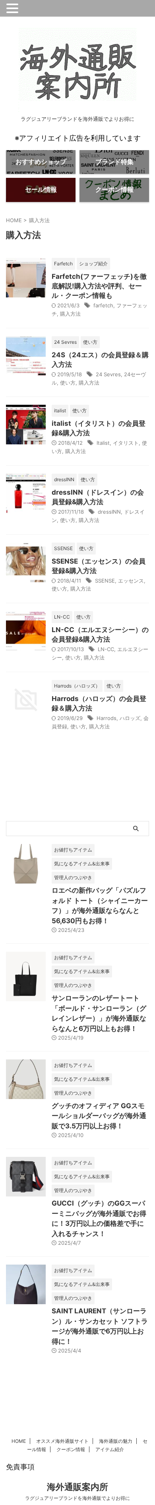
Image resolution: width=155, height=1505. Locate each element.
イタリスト (126, 443)
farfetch (103, 305)
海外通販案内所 (77, 1487)
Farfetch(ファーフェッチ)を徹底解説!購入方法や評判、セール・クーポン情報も (99, 285)
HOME (19, 1441)
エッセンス (131, 580)
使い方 (68, 382)
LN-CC (106, 649)
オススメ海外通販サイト (62, 1441)
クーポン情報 (70, 1449)
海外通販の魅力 (115, 1441)
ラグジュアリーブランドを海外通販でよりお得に (77, 1498)
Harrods (106, 718)
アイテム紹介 (109, 1449)
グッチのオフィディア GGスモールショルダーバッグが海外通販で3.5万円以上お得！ (99, 1116)
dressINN (109, 512)
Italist (103, 443)
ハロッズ (130, 718)
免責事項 (20, 1467)
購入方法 (70, 314)
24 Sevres (108, 374)
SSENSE (105, 580)
